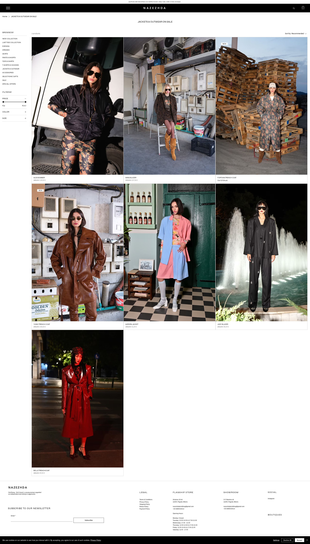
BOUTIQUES (275, 514)
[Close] (307, 540)
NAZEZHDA (155, 8)
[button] (303, 7)
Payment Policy (145, 509)
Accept (299, 540)
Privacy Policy (144, 502)
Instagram (271, 498)
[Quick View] (77, 106)
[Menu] (8, 8)
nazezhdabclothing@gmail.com (183, 506)
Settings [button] (276, 540)
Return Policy (144, 506)
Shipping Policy (145, 504)
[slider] (3, 101)
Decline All (287, 540)
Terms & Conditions (146, 499)
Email (13, 516)
